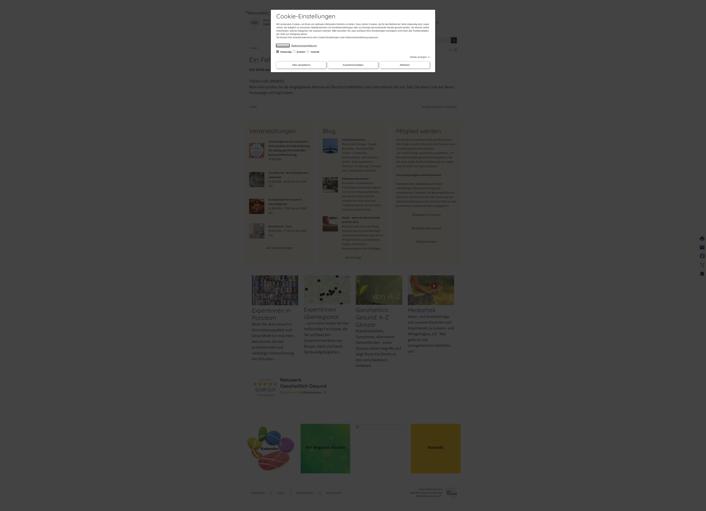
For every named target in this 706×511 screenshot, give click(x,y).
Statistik (314, 52)
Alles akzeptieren (301, 65)
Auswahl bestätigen (353, 65)
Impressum (282, 45)
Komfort (301, 52)
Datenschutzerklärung (304, 45)
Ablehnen (405, 65)
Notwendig (286, 52)
